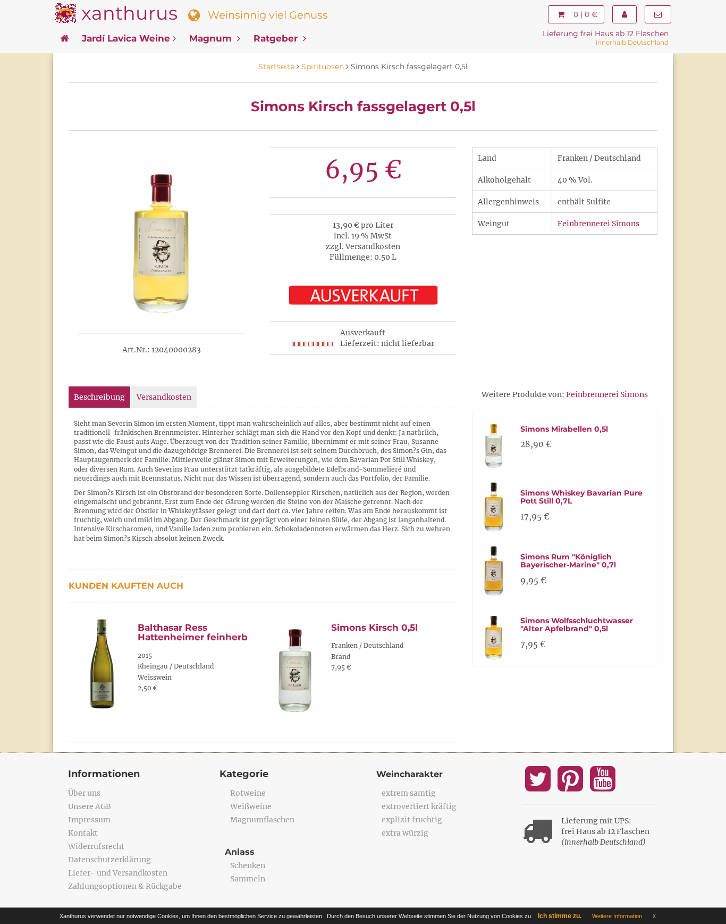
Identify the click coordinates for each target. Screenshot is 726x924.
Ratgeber (277, 38)
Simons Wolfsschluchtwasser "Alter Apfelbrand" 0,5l (576, 624)
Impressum (89, 819)
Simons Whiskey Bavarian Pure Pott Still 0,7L (581, 497)
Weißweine (251, 806)
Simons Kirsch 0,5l (374, 627)
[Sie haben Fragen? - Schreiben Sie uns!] (658, 14)
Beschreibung (99, 397)
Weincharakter (409, 774)
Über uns (84, 793)
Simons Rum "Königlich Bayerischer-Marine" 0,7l (568, 561)
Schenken (247, 865)
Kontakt (83, 833)
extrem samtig (409, 793)
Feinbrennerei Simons (598, 223)
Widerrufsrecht (96, 846)
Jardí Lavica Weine (126, 38)
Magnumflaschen (262, 819)
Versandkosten (164, 397)
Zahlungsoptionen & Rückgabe (125, 886)
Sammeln (247, 879)
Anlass (240, 852)
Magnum (211, 38)
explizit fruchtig (412, 819)
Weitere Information (617, 916)
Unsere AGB (89, 806)
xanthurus (129, 13)
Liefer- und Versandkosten (117, 873)
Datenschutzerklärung (109, 859)
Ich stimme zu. (559, 916)
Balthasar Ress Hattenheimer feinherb (193, 632)
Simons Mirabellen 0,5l (564, 429)
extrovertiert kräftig (419, 806)
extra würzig (405, 833)
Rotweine (248, 793)
